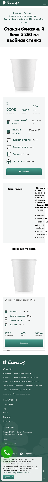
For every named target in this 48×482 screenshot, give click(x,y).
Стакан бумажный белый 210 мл (20, 300)
